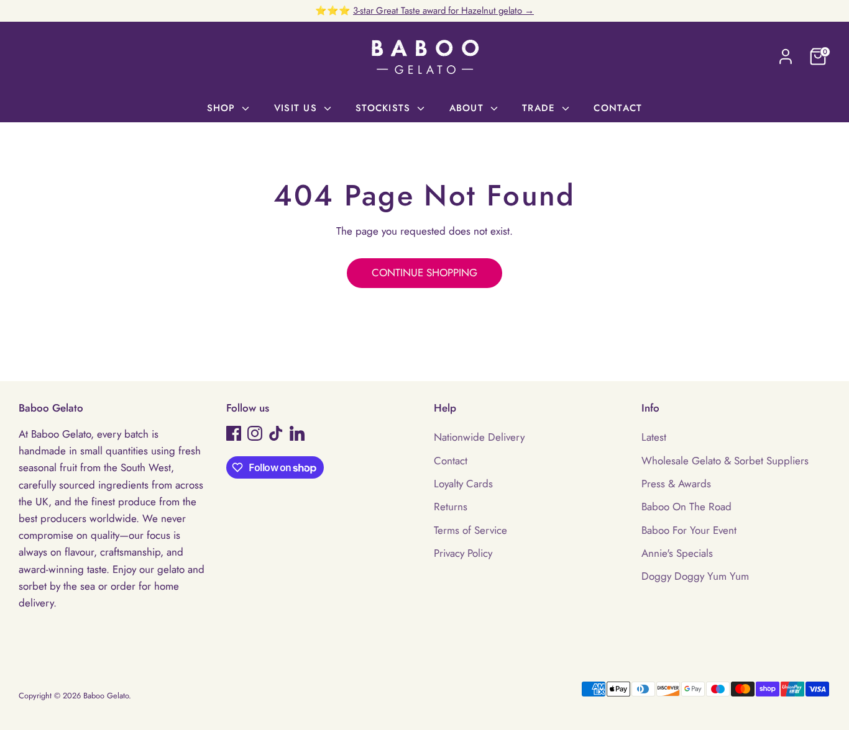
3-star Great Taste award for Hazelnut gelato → (443, 10)
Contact (618, 108)
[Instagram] (254, 433)
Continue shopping (424, 272)
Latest (653, 437)
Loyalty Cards (463, 483)
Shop (223, 108)
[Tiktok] (275, 433)
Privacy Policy (463, 553)
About (468, 108)
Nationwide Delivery (479, 437)
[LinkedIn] (297, 433)
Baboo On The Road (686, 506)
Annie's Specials (677, 553)
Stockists (385, 108)
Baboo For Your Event (689, 530)
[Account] (785, 56)
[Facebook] (233, 433)
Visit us (297, 108)
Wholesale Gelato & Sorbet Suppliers (725, 460)
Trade (540, 108)
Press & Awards (676, 483)
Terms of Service (470, 530)
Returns (450, 506)
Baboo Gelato (106, 695)
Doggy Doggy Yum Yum (695, 576)
